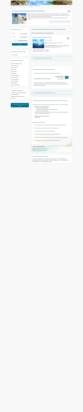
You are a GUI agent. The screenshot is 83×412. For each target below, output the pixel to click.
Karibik (20, 5)
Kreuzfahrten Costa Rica (36, 161)
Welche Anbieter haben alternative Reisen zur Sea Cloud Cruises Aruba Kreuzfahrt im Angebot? (51, 137)
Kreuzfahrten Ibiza (35, 160)
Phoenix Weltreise (14, 67)
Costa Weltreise (14, 71)
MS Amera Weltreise (14, 81)
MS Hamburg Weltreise (15, 75)
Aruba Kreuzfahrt (30, 5)
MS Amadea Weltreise (15, 79)
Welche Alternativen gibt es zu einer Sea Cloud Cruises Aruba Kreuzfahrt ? (47, 140)
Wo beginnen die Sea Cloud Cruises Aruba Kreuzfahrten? (45, 131)
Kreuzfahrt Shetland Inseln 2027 (54, 160)
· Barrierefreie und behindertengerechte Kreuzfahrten (18, 97)
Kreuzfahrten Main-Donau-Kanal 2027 (50, 158)
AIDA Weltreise (13, 73)
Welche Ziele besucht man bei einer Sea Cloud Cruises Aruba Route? (47, 128)
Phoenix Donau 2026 (65, 160)
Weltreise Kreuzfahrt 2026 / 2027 (16, 63)
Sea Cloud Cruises (37, 5)
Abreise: (13, 36)
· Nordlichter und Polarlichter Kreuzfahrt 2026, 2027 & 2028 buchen (19, 93)
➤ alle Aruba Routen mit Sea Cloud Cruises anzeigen (19, 105)
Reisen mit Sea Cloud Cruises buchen (40, 148)
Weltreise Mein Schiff (14, 65)
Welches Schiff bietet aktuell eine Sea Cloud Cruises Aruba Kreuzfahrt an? (47, 134)
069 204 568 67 (37, 117)
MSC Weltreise (13, 69)
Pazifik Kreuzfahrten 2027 (62, 158)
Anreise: (13, 33)
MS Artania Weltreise (14, 77)
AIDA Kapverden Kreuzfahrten (47, 161)
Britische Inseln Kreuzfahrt (44, 160)
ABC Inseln (24, 5)
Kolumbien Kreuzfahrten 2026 (38, 158)
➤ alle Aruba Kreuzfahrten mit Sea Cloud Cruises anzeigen (60, 21)
